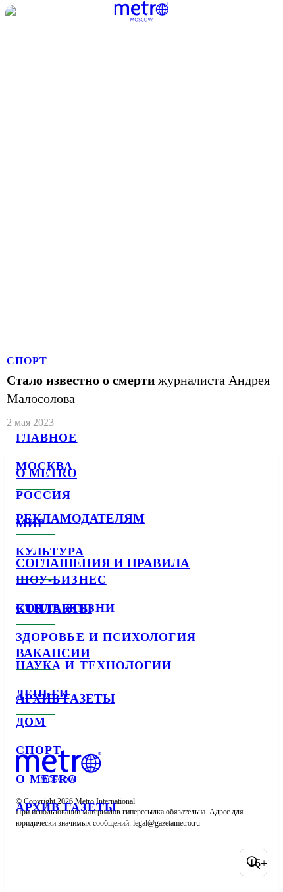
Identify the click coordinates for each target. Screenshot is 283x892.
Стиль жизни (65, 608)
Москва (44, 466)
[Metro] (142, 11)
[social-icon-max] (131, 862)
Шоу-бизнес (61, 579)
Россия (43, 495)
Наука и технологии (94, 665)
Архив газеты (66, 807)
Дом (31, 721)
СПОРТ (27, 360)
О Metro (47, 779)
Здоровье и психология (106, 637)
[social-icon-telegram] (63, 862)
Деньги (42, 693)
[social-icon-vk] (29, 862)
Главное (47, 437)
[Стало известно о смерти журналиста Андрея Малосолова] (141, 218)
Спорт (38, 750)
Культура (50, 551)
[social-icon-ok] (97, 862)
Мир (30, 523)
